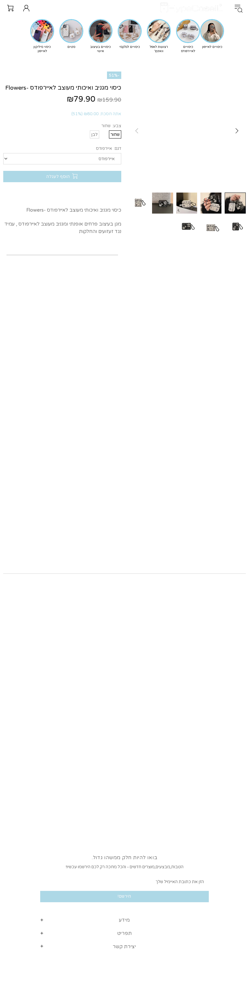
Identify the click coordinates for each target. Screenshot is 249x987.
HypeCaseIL (192, 8)
